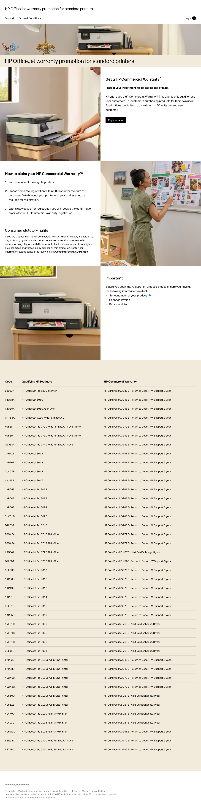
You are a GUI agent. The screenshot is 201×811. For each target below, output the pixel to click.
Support (9, 18)
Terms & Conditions (30, 18)
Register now (115, 120)
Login (188, 18)
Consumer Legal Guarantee (71, 251)
